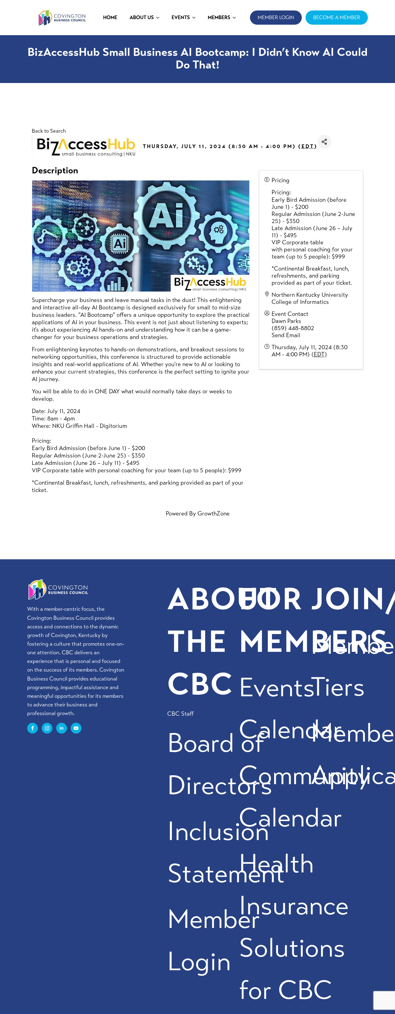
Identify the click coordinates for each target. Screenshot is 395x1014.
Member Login (213, 940)
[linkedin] (61, 728)
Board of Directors (219, 764)
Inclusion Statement (226, 852)
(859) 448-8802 (293, 328)
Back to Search (49, 131)
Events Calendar (290, 709)
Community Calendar (305, 796)
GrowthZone (214, 513)
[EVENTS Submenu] (196, 17)
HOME (110, 17)
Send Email (286, 335)
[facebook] (32, 728)
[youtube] (76, 728)
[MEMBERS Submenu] (236, 17)
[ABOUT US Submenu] (159, 17)
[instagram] (47, 728)
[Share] (324, 142)
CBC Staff (180, 713)
